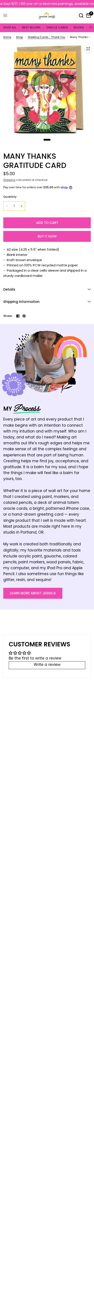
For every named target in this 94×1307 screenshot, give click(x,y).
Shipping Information (21, 301)
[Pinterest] (24, 316)
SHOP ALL (9, 27)
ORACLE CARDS (57, 27)
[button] (32, 593)
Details (9, 289)
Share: (8, 315)
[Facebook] (18, 316)
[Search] (81, 15)
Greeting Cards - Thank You (46, 37)
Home (7, 37)
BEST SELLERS (31, 27)
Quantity (10, 197)
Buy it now (47, 236)
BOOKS (79, 27)
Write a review (47, 665)
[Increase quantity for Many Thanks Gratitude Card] (21, 206)
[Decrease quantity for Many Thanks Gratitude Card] (6, 206)
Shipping (9, 180)
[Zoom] (88, 48)
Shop (19, 37)
